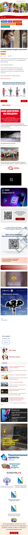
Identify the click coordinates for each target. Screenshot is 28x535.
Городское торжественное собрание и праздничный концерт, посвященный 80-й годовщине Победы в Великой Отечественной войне (14, 125)
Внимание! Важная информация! (24, 101)
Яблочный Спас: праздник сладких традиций (17, 374)
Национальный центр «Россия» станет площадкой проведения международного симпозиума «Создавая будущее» (17, 398)
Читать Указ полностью (6, 78)
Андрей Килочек (10, 128)
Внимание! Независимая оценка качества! (4, 101)
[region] (14, 6)
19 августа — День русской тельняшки (16, 382)
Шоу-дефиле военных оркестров (8, 143)
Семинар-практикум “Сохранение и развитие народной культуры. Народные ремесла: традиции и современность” (14, 163)
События (3, 53)
